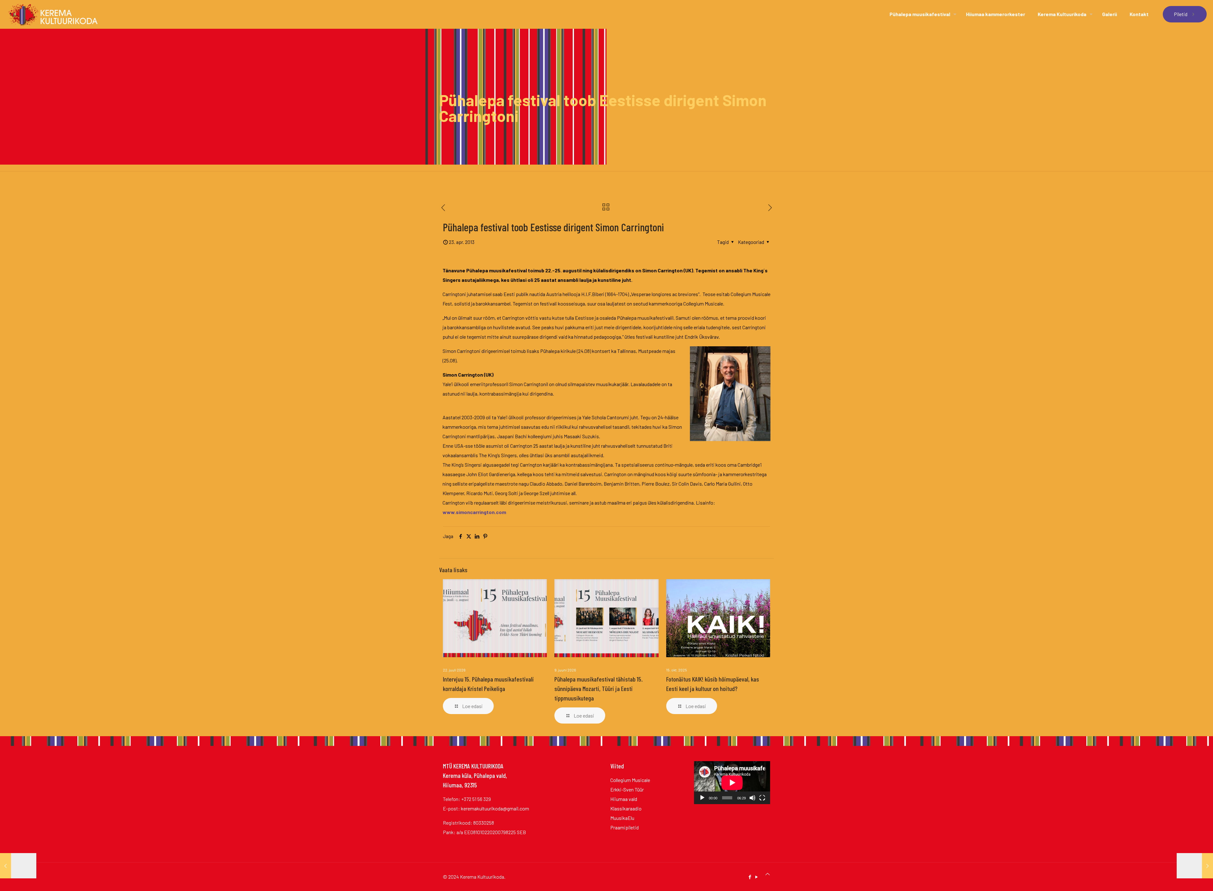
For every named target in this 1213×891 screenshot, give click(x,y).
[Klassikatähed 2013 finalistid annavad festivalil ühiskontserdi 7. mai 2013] (1195, 865)
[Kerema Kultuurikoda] (52, 14)
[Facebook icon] (749, 877)
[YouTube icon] (756, 877)
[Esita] (702, 798)
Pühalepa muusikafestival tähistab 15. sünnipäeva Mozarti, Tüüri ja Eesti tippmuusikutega (598, 688)
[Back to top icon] (767, 874)
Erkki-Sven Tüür (627, 789)
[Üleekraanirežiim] (762, 798)
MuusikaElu (622, 818)
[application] (732, 782)
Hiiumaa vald (623, 799)
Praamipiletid (624, 827)
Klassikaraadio (626, 808)
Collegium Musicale (630, 780)
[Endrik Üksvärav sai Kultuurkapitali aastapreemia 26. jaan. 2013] (18, 865)
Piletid (1180, 14)
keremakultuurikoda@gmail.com (495, 808)
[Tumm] (752, 798)
